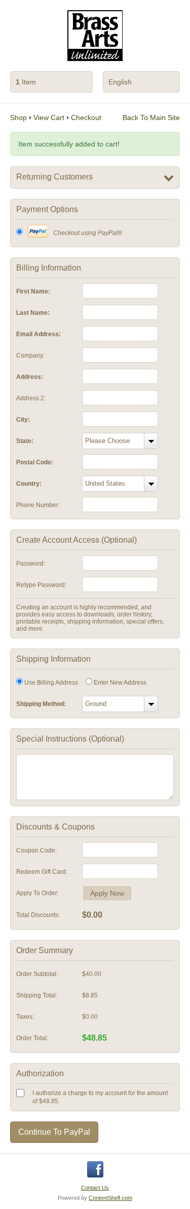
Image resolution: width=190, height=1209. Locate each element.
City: (23, 419)
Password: (30, 563)
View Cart (48, 117)
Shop (18, 117)
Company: (30, 355)
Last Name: (33, 312)
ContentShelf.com (110, 1198)
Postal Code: (34, 462)
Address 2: (31, 398)
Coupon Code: (36, 850)
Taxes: (25, 1016)
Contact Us (95, 1188)
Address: (29, 376)
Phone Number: (38, 505)
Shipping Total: (36, 995)
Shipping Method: (41, 703)
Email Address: (38, 334)
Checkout (86, 117)
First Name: (33, 291)
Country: (29, 483)
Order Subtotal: (37, 974)
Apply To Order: (37, 893)
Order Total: (32, 1038)
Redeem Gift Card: (41, 871)
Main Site (151, 117)
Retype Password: (41, 584)
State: (24, 441)
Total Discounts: (38, 915)
